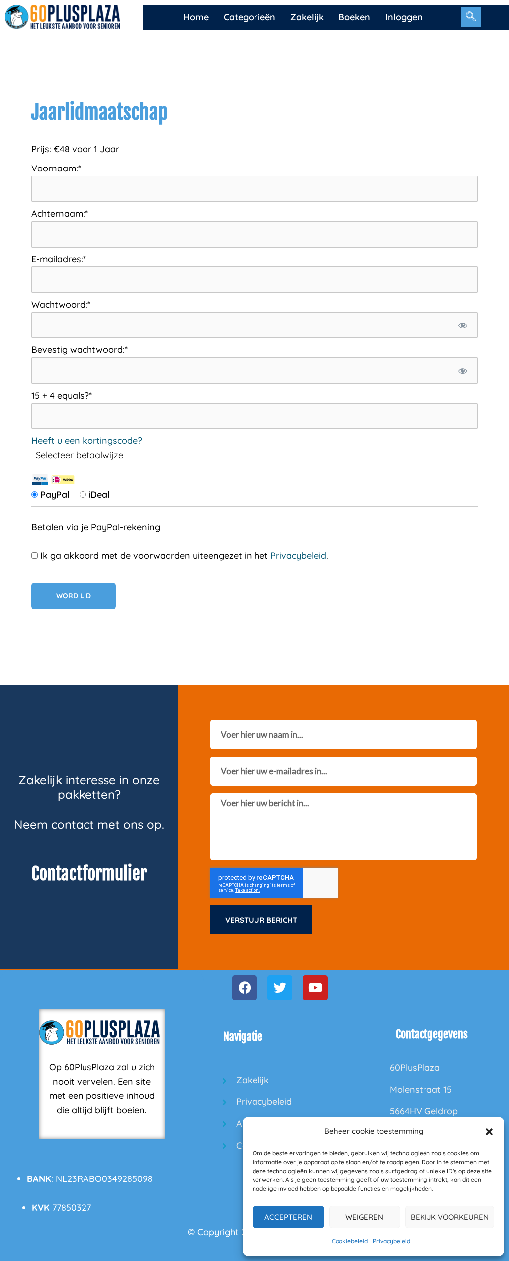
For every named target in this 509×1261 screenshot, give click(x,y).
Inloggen (404, 17)
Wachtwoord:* (60, 304)
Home (196, 17)
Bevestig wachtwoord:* (79, 349)
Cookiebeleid (350, 1241)
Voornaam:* (56, 168)
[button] (489, 1132)
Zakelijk (307, 17)
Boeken (354, 17)
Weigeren (364, 1217)
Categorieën (249, 17)
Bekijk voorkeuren (450, 1217)
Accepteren (288, 1217)
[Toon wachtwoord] (463, 325)
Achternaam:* (59, 213)
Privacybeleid (391, 1241)
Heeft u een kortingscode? (86, 440)
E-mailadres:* (58, 259)
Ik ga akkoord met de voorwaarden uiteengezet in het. (183, 555)
